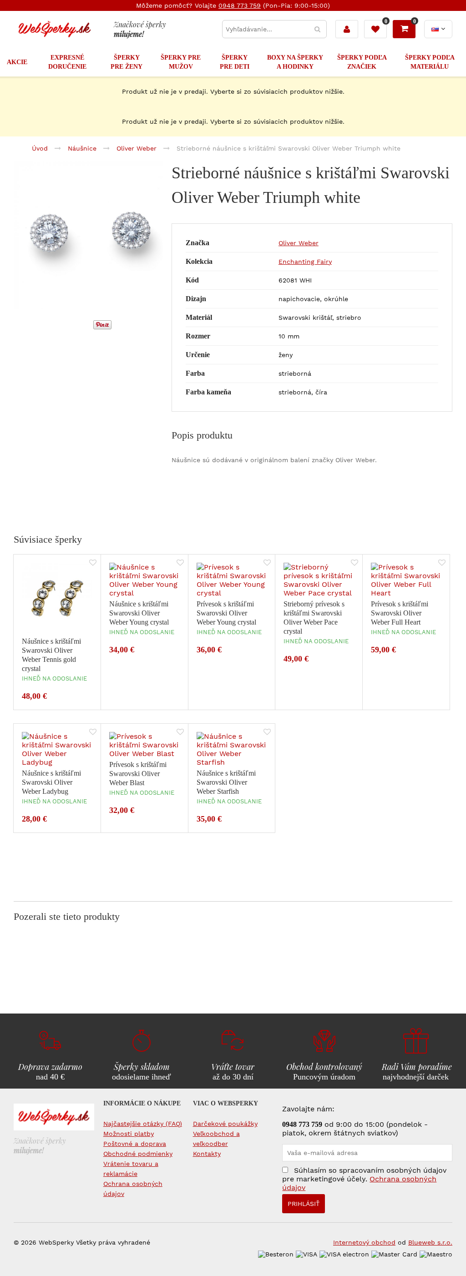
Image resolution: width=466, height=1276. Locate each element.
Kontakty (207, 1153)
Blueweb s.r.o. (430, 1242)
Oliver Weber (299, 243)
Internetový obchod (364, 1242)
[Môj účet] (346, 29)
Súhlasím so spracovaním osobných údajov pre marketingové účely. (364, 1179)
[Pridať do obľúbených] (93, 563)
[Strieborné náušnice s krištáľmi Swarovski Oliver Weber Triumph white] (88, 236)
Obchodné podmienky (137, 1153)
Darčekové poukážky (225, 1123)
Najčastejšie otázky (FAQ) (142, 1123)
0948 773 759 (239, 5)
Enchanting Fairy (305, 261)
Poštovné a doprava (134, 1143)
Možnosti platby (128, 1133)
